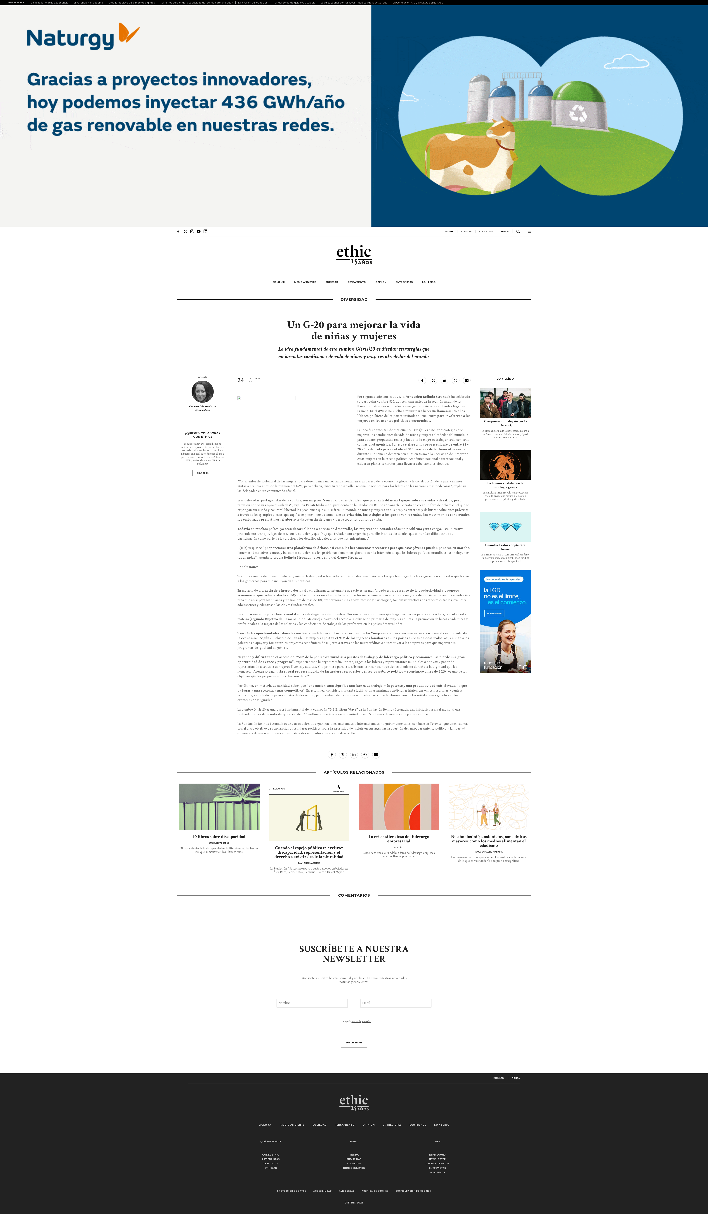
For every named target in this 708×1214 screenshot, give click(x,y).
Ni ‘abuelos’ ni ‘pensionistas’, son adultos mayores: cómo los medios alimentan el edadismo (489, 841)
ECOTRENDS (417, 1124)
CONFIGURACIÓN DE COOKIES (413, 1191)
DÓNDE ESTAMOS (354, 1168)
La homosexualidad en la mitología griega (505, 485)
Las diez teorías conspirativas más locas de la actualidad (354, 2)
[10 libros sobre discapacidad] (219, 807)
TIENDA (505, 231)
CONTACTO (270, 1163)
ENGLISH (449, 231)
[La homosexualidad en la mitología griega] (505, 465)
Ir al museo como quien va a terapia (294, 2)
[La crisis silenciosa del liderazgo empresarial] (399, 807)
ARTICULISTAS (271, 1159)
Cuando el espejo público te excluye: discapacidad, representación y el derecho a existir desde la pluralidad (309, 852)
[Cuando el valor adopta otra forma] (505, 526)
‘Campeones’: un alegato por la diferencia (505, 423)
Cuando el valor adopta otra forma (505, 547)
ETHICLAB (466, 231)
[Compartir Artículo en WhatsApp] (455, 380)
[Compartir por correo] (467, 380)
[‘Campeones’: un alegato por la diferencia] (505, 403)
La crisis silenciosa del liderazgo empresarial (399, 839)
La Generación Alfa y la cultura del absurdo (418, 2)
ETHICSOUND (486, 231)
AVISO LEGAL (346, 1191)
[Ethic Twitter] (185, 231)
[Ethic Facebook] (179, 231)
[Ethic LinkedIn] (205, 231)
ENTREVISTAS (404, 282)
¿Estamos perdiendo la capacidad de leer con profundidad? (197, 2)
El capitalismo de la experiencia (49, 2)
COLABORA (203, 473)
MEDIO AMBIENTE (305, 282)
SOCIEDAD (331, 282)
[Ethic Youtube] (199, 231)
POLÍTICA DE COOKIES (375, 1191)
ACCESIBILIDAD (322, 1191)
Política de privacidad (361, 1021)
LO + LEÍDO (429, 282)
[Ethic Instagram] (192, 231)
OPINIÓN (380, 282)
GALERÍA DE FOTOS (437, 1163)
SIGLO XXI (279, 282)
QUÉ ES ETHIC (270, 1154)
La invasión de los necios (252, 2)
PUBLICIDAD (354, 1159)
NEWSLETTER (437, 1159)
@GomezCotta (202, 410)
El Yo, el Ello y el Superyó (88, 2)
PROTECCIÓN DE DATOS (291, 1191)
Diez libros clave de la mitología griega (132, 2)
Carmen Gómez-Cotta (202, 406)
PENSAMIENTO (357, 282)
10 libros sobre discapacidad (219, 836)
